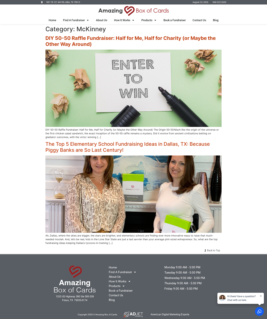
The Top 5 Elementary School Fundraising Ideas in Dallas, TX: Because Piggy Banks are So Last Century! (127, 147)
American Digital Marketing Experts (170, 314)
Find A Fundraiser (74, 20)
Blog (215, 20)
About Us (101, 20)
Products (146, 20)
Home (52, 20)
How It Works (122, 20)
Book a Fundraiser (174, 20)
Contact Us (199, 20)
